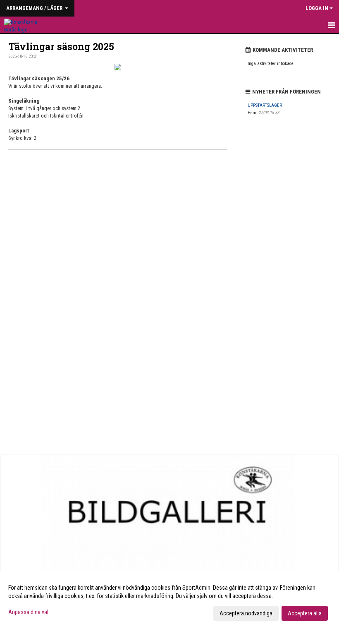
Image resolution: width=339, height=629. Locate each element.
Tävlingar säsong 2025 (61, 46)
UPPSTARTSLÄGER (265, 105)
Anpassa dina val (28, 612)
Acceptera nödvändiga (246, 613)
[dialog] (169, 600)
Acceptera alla (305, 613)
